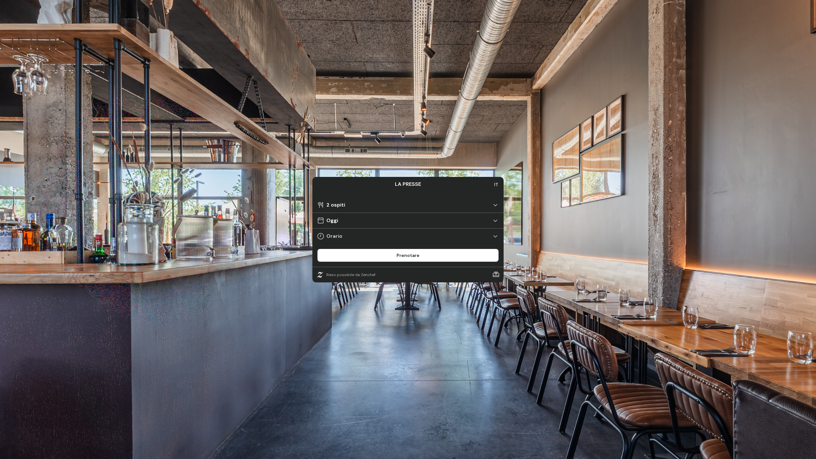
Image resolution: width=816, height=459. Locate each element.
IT (496, 184)
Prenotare (408, 255)
